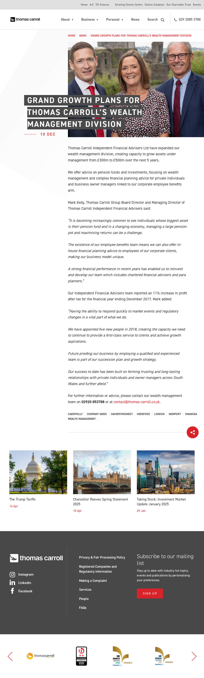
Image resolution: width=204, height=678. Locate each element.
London (159, 414)
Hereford (143, 414)
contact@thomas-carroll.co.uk (137, 401)
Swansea (191, 414)
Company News (97, 414)
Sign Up (150, 593)
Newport (175, 414)
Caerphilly (75, 414)
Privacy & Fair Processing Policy (102, 557)
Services (85, 589)
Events (197, 5)
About (65, 19)
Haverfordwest (122, 414)
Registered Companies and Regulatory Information (98, 569)
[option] (40, 656)
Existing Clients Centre (129, 5)
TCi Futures (102, 5)
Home (84, 5)
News (135, 19)
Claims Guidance (154, 5)
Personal (113, 19)
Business (88, 19)
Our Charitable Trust (178, 5)
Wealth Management (82, 419)
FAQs (82, 607)
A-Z (91, 5)
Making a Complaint (93, 580)
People (84, 599)
